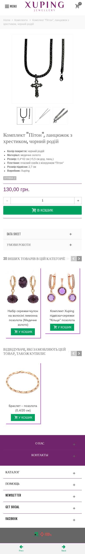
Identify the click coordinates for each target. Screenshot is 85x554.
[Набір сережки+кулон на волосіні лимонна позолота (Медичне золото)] (22, 287)
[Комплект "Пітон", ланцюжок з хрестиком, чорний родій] (24, 116)
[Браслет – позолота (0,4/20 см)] (22, 382)
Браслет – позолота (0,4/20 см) (23, 408)
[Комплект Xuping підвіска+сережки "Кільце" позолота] (62, 287)
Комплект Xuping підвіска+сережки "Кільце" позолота (62, 315)
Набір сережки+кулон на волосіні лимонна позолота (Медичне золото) (23, 317)
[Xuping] (44, 6)
